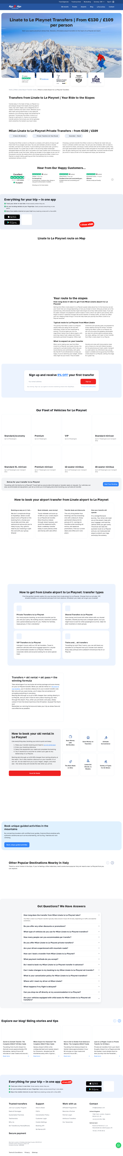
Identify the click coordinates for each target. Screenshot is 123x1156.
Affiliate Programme (70, 1108)
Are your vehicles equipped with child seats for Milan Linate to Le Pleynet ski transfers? (57, 998)
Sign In (109, 2)
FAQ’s (38, 1111)
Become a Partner (69, 1111)
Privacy (27, 1152)
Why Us (11, 1122)
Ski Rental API (41, 1129)
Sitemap (35, 1152)
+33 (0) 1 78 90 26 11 (98, 1130)
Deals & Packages (15, 1111)
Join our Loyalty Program (18, 1108)
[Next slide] (119, 1021)
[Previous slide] (115, 1021)
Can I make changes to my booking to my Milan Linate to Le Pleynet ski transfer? (59, 970)
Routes (74, 7)
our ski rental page (50, 745)
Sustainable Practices (16, 1115)
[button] (112, 863)
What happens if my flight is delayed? (40, 986)
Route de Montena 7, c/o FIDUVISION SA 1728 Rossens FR (102, 1127)
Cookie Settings (41, 1122)
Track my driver (76, 2)
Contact (111, 7)
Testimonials (13, 1118)
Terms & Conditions (15, 1152)
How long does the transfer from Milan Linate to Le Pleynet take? (52, 915)
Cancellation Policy (42, 1115)
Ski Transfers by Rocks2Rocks (19, 1126)
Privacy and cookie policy (88, 386)
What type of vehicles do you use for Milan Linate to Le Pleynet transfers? (56, 932)
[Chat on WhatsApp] (118, 1145)
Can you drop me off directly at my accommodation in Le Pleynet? (52, 992)
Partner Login (67, 1115)
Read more (6, 1056)
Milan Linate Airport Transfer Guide (25, 90)
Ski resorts (65, 7)
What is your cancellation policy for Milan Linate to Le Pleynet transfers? (55, 975)
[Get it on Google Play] (94, 1089)
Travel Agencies (64, 2)
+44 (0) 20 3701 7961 (98, 1119)
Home (11, 90)
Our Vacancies (68, 1122)
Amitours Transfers (69, 1118)
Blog (91, 7)
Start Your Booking (110, 484)
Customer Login (41, 1118)
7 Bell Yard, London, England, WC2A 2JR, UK (101, 1115)
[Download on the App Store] (94, 1083)
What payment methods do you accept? (41, 959)
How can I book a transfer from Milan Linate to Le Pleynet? (49, 953)
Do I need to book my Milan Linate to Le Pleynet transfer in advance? (54, 964)
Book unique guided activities (16, 845)
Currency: (98, 2)
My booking (87, 2)
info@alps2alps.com (98, 1107)
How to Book (40, 1108)
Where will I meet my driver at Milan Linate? (43, 981)
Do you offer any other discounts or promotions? (45, 926)
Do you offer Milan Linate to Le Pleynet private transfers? (49, 942)
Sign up (88, 381)
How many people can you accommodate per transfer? (47, 937)
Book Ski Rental (35, 773)
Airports (83, 7)
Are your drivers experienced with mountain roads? (46, 948)
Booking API (40, 1126)
